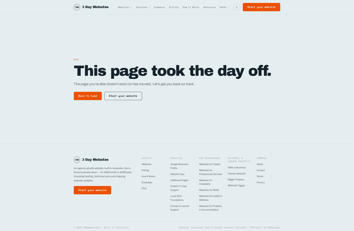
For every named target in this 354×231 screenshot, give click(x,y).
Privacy (261, 182)
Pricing (174, 7)
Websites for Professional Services (210, 172)
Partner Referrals (237, 173)
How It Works (191, 7)
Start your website (261, 7)
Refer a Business (237, 167)
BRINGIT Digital (236, 185)
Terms (260, 176)
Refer (223, 7)
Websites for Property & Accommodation (210, 208)
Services (141, 7)
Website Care (177, 174)
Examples (159, 7)
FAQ (144, 188)
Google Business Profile (179, 166)
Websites (123, 7)
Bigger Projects (236, 179)
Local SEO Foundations (176, 198)
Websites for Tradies (210, 164)
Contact (261, 170)
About (260, 164)
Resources (209, 7)
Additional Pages (179, 180)
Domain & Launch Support (179, 208)
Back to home (87, 96)
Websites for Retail (209, 190)
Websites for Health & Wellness (210, 198)
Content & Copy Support (178, 188)
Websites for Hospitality (205, 182)
